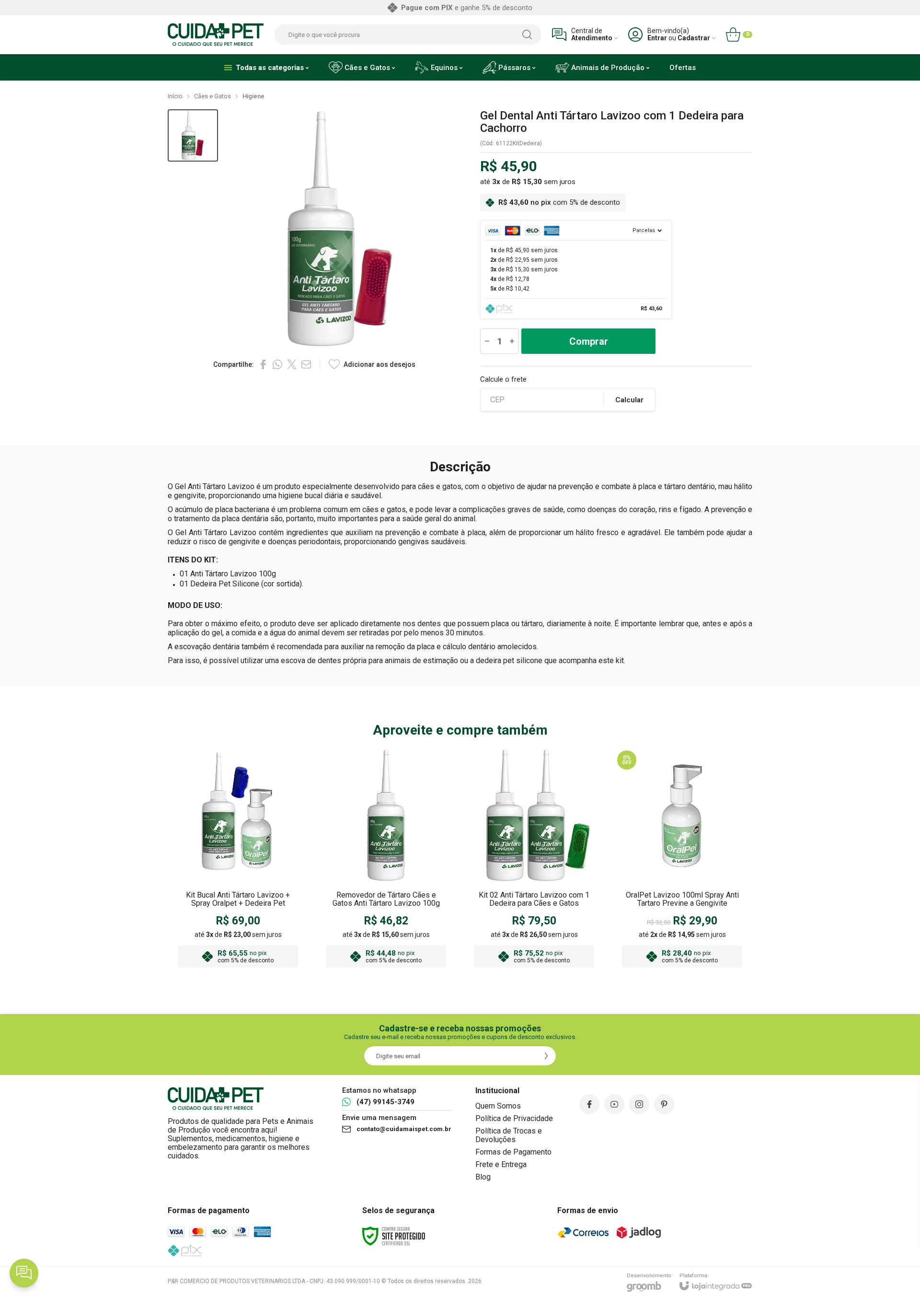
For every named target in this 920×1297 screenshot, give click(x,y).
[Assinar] (546, 1055)
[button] (193, 135)
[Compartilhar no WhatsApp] (277, 364)
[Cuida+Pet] (216, 34)
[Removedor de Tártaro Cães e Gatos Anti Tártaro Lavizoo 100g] (386, 860)
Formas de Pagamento (513, 1152)
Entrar (657, 38)
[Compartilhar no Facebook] (263, 364)
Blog (483, 1176)
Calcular (629, 400)
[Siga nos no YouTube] (614, 1104)
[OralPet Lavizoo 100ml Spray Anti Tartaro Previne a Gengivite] (682, 860)
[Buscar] (527, 34)
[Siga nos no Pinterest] (664, 1104)
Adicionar (256, 914)
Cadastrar (694, 38)
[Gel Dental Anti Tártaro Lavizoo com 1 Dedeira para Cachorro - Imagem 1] (193, 135)
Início (175, 96)
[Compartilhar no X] (292, 364)
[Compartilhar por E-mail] (306, 364)
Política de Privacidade (514, 1118)
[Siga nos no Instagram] (639, 1104)
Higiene (253, 96)
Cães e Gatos (212, 96)
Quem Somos (498, 1105)
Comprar (588, 341)
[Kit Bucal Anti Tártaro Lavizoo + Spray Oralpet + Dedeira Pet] (238, 860)
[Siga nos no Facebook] (589, 1104)
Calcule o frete (503, 379)
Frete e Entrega (501, 1164)
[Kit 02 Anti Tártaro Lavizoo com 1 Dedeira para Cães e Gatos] (534, 860)
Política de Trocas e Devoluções (508, 1135)
